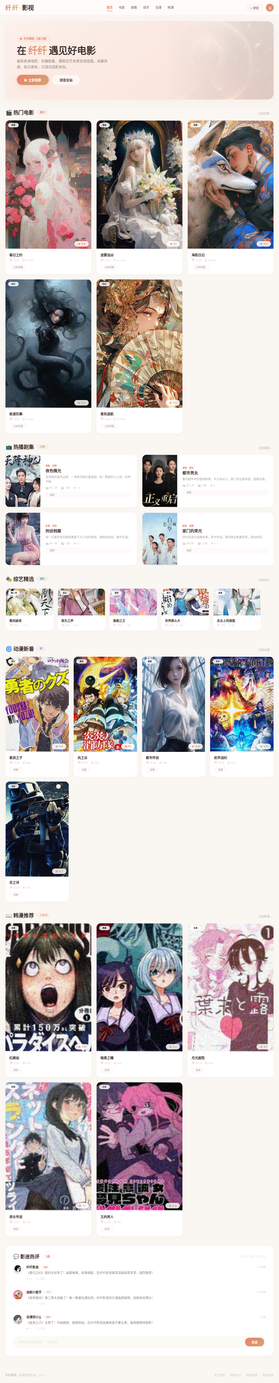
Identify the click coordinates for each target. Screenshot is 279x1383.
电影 (122, 7)
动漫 (158, 7)
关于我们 (219, 1375)
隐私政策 (252, 1375)
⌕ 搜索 (254, 8)
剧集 (134, 7)
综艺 (146, 7)
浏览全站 (66, 80)
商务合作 (268, 1375)
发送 (255, 1342)
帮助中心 (236, 1375)
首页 (110, 7)
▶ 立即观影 (32, 80)
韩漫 (171, 7)
